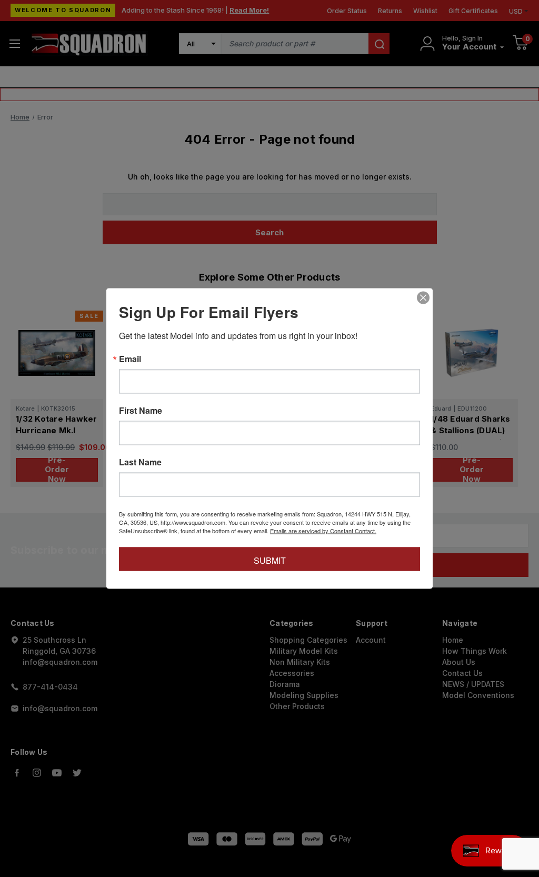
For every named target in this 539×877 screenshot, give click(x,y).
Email (130, 359)
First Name (140, 410)
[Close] (423, 298)
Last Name (140, 462)
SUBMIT (270, 560)
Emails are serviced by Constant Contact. (323, 530)
